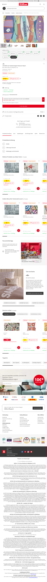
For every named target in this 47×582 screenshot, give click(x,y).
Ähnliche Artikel (42, 133)
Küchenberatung (23, 418)
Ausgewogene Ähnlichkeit (9, 314)
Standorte (22, 417)
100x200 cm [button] (28, 53)
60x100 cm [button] (13, 53)
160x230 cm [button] (5, 57)
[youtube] (31, 452)
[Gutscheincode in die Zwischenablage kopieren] (43, 99)
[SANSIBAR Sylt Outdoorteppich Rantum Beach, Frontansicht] (23, 29)
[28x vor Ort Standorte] (40, 4)
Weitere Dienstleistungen (25, 424)
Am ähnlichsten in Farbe (36, 314)
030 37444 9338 (22, 123)
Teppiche (5, 358)
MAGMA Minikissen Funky (27, 318)
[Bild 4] (22, 46)
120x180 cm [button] (20, 53)
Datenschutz (9, 451)
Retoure (4, 421)
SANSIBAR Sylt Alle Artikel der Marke (34, 293)
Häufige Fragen (5, 427)
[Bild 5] (28, 46)
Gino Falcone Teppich (7, 318)
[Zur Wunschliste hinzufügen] (44, 63)
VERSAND (27, 98)
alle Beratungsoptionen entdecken (23, 127)
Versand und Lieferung (7, 418)
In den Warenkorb (23, 106)
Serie (14, 133)
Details (7, 144)
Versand (9, 83)
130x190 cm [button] (36, 53)
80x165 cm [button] (5, 53)
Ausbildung (40, 420)
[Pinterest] (41, 116)
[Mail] (44, 116)
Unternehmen (40, 417)
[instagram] (28, 452)
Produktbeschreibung (6, 133)
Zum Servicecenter (37, 408)
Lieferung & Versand (11, 147)
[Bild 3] (16, 46)
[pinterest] (25, 452)
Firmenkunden (5, 431)
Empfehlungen (20, 133)
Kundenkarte (40, 421)
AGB (7, 449)
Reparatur (4, 424)
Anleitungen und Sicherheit (12, 151)
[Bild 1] (3, 46)
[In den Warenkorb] (18, 188)
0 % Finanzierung (6, 429)
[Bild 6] (35, 46)
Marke (36, 133)
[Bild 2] (10, 46)
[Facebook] (38, 116)
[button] (4, 4)
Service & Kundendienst (7, 430)
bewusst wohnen (41, 423)
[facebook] (22, 452)
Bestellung (4, 417)
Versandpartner (13, 94)
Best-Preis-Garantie (24, 421)
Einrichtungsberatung (24, 420)
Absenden (25, 383)
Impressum (9, 448)
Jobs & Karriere (41, 418)
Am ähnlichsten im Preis (23, 314)
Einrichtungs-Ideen (29, 133)
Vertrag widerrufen (6, 423)
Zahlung (4, 420)
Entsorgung (4, 426)
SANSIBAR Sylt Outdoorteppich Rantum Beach (12, 160)
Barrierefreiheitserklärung (12, 453)
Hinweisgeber (9, 452)
